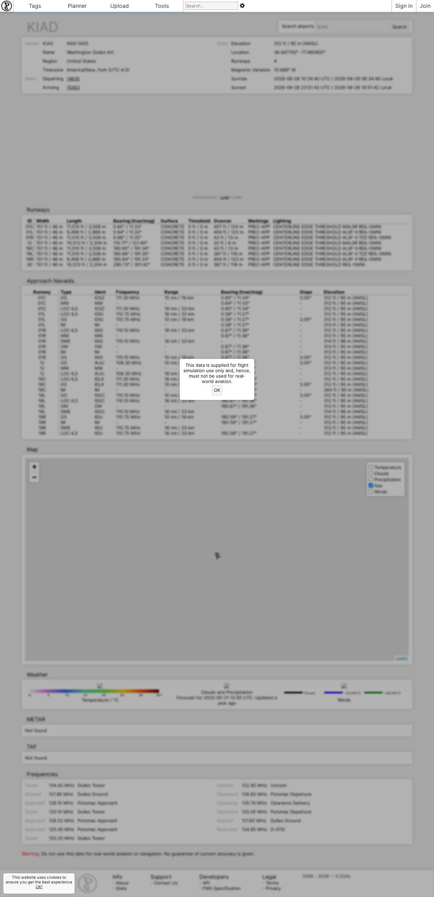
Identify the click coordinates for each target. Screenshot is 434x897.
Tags (35, 5)
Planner (77, 5)
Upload (119, 5)
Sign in (404, 5)
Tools (162, 5)
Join (425, 5)
